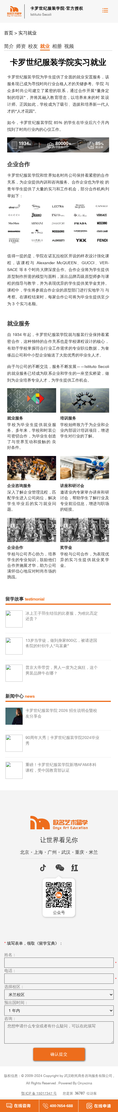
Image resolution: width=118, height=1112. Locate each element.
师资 (21, 46)
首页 (8, 33)
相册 (57, 46)
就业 (45, 46)
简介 (9, 46)
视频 (69, 46)
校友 (33, 46)
